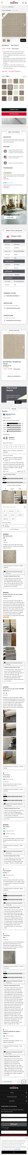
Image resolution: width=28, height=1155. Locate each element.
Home (3, 7)
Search (18, 402)
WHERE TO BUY (14, 110)
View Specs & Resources (14, 71)
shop (6, 7)
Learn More (4, 71)
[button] (24, 25)
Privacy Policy (17, 1149)
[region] (14, 1145)
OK (14, 1152)
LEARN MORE (10, 217)
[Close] (26, 1138)
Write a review (15, 48)
